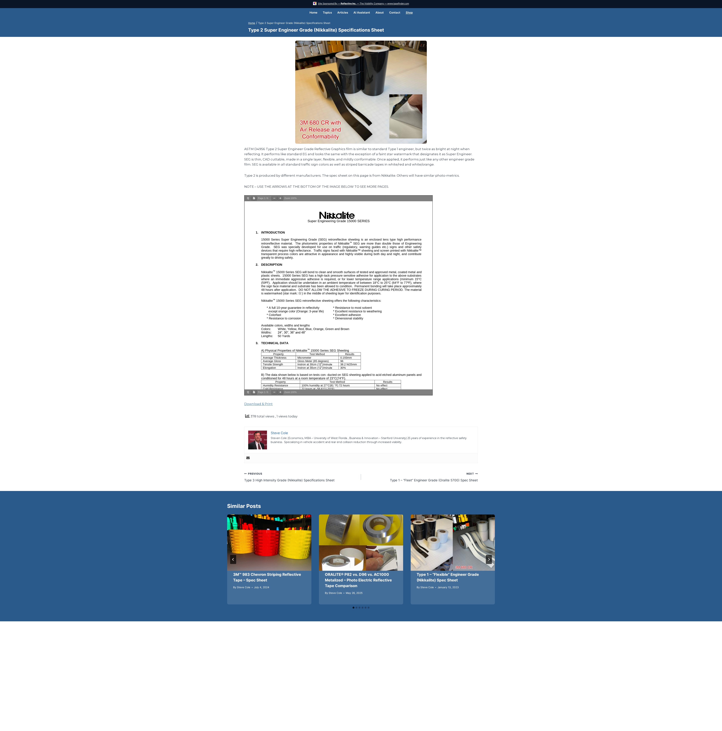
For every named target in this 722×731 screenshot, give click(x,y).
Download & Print (258, 404)
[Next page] (254, 198)
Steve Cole (243, 587)
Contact (394, 12)
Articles (342, 12)
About (379, 12)
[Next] (489, 559)
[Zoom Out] (274, 198)
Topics (327, 12)
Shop (409, 12)
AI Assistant (361, 12)
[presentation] (269, 542)
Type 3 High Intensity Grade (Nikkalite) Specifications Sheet (289, 477)
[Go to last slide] (233, 559)
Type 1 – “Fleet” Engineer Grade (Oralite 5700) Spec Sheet (434, 477)
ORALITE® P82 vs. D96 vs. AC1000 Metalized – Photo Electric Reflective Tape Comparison (358, 580)
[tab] (353, 608)
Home (313, 12)
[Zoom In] (280, 198)
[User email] (248, 458)
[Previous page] (248, 198)
